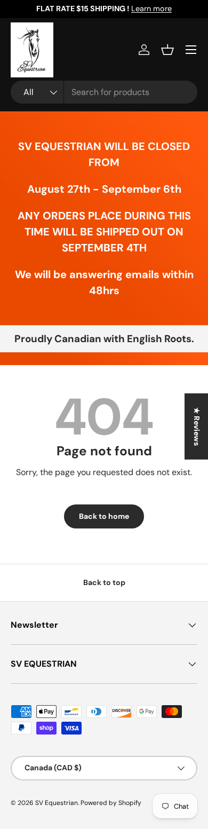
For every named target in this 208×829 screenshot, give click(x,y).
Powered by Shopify (111, 803)
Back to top (104, 582)
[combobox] (104, 92)
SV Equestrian (56, 803)
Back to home (104, 516)
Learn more (151, 8)
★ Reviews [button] (197, 426)
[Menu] (191, 49)
